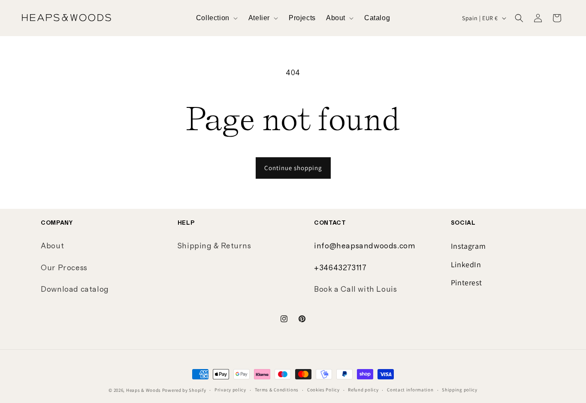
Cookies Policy (323, 390)
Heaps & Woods (143, 390)
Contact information (410, 390)
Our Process (64, 268)
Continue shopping (293, 168)
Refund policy (363, 390)
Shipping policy (459, 390)
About (52, 246)
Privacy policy (230, 390)
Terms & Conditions (277, 390)
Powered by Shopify (184, 390)
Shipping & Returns (214, 246)
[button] (217, 18)
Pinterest (466, 282)
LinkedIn (466, 264)
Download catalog (75, 289)
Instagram (468, 246)
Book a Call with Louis (355, 289)
